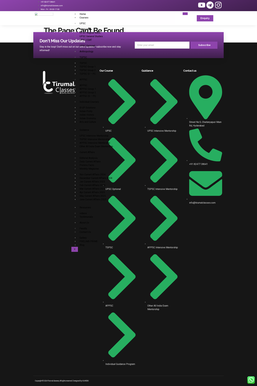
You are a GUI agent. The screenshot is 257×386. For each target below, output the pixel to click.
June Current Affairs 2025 (93, 199)
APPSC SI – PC (88, 96)
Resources (85, 207)
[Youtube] (202, 5)
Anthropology (86, 51)
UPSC (83, 23)
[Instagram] (218, 5)
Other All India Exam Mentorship (96, 146)
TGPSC (83, 57)
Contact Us (85, 232)
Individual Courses (89, 101)
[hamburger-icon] (185, 13)
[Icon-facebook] (185, 5)
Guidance (84, 130)
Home (83, 14)
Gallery (83, 237)
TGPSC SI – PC (88, 73)
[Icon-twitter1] (193, 5)
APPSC (83, 79)
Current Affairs (87, 152)
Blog (82, 245)
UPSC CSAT (86, 39)
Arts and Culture (88, 121)
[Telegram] (210, 5)
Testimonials (86, 216)
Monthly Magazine (89, 168)
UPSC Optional (87, 45)
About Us (84, 222)
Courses (84, 17)
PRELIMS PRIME (89, 241)
